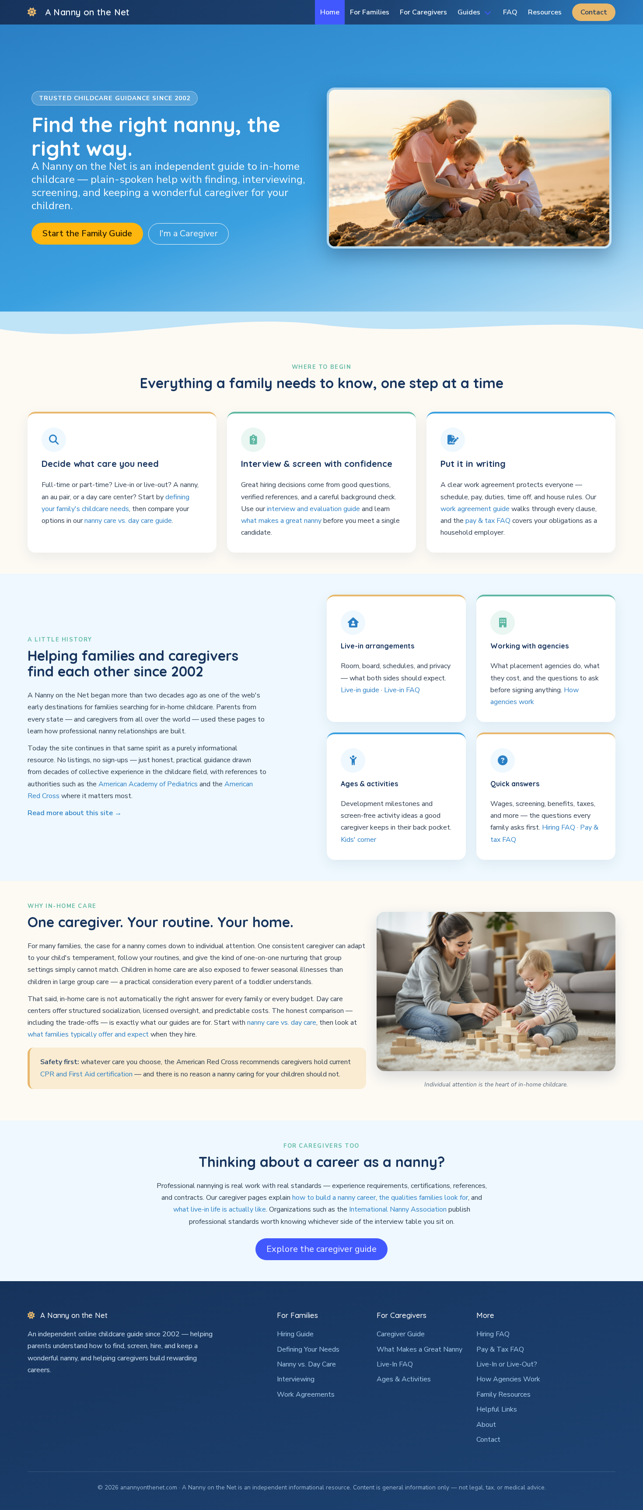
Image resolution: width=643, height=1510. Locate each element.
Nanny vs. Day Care (306, 1364)
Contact (593, 12)
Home (329, 12)
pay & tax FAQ (487, 521)
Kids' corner (358, 839)
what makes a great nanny (281, 521)
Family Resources (503, 1394)
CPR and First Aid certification (86, 1074)
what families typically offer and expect (88, 1034)
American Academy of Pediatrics (148, 784)
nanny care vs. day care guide (128, 521)
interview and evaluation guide (313, 509)
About (486, 1424)
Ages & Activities (404, 1379)
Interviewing (296, 1379)
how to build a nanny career (334, 1197)
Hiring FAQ (558, 827)
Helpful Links (496, 1409)
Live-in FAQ (402, 690)
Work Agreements (306, 1394)
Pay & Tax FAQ (500, 1349)
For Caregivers (423, 12)
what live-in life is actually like (219, 1209)
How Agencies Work (508, 1379)
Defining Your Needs (308, 1349)
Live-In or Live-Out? (506, 1364)
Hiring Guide (295, 1334)
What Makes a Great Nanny (419, 1349)
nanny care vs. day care (281, 1022)
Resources (545, 12)
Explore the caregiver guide (321, 1249)
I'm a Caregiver (188, 233)
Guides (469, 12)
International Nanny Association (398, 1209)
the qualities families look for (423, 1197)
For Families (369, 12)
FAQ (510, 12)
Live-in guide (360, 690)
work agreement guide (475, 509)
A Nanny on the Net (87, 12)
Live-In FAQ (395, 1364)
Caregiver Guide (401, 1334)
